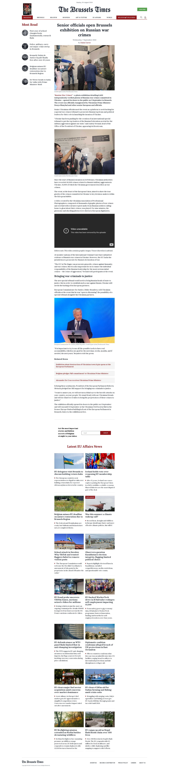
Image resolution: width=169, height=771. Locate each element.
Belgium (53, 17)
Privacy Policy (123, 763)
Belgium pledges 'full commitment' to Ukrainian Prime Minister (82, 373)
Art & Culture (81, 17)
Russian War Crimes (63, 95)
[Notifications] (145, 17)
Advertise (93, 763)
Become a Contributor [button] (107, 763)
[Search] (141, 17)
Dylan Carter (86, 43)
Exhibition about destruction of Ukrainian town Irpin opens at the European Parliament (83, 365)
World (109, 17)
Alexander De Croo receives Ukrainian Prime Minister (78, 380)
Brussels (40, 17)
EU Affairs (97, 17)
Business (66, 17)
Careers (133, 763)
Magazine (27, 17)
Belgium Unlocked (126, 17)
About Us (142, 763)
